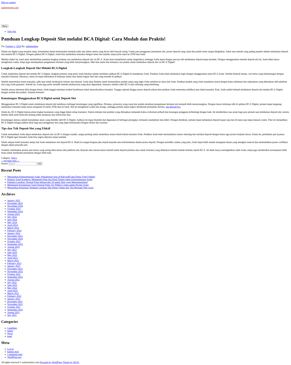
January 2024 (13, 233)
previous (6, 160)
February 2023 (14, 263)
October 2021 (13, 307)
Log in (10, 349)
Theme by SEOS (71, 362)
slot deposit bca (173, 107)
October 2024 (13, 208)
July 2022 (12, 282)
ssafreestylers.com (9, 7)
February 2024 (14, 230)
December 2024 (15, 203)
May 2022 (12, 288)
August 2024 (13, 214)
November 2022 (15, 271)
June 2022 (12, 285)
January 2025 (13, 200)
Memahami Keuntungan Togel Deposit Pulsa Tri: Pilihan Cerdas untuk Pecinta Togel (48, 185)
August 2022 (13, 279)
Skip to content (8, 2)
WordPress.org (14, 357)
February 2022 (14, 296)
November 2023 (15, 238)
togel (9, 336)
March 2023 (13, 260)
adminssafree (32, 46)
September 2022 (15, 277)
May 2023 (12, 255)
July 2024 (12, 217)
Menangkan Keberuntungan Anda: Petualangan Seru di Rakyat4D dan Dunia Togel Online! (51, 176)
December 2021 (15, 301)
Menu (4, 26)
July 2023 (12, 249)
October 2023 (13, 241)
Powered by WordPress (51, 362)
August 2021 (13, 312)
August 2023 (13, 247)
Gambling (12, 328)
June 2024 (12, 219)
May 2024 (12, 222)
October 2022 (13, 274)
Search (4, 163)
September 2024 (15, 211)
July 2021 (12, 315)
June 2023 (12, 252)
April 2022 (12, 290)
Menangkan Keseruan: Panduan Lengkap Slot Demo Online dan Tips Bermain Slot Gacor (50, 187)
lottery (10, 331)
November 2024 (15, 206)
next (16, 160)
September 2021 (15, 309)
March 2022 (13, 293)
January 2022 (13, 299)
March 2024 (13, 228)
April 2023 (12, 258)
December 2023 (15, 236)
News (14, 158)
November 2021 (15, 304)
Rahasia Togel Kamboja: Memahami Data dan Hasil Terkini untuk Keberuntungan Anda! (50, 179)
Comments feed (14, 354)
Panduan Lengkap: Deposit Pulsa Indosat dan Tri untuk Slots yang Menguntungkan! (47, 182)
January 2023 (13, 266)
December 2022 (15, 268)
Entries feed (13, 351)
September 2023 (15, 244)
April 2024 (12, 225)
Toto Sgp (11, 31)
